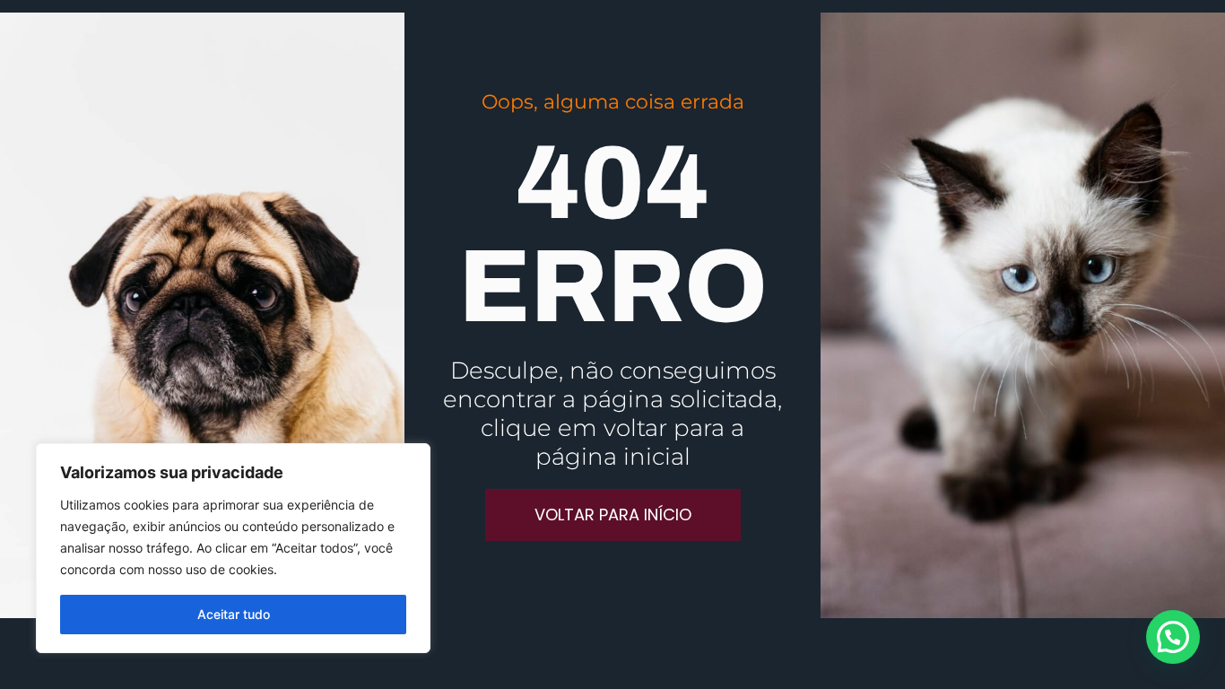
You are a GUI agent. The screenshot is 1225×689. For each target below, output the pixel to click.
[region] (233, 548)
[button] (1173, 637)
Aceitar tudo (233, 614)
